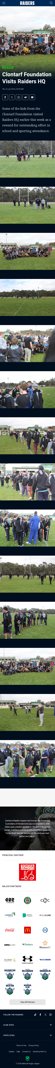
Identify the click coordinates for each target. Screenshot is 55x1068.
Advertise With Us (39, 1051)
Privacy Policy (33, 1045)
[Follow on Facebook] (40, 1014)
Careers (11, 1051)
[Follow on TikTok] (35, 1014)
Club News (7, 67)
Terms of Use (21, 1045)
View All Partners (27, 1002)
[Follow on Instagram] (50, 1014)
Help (18, 1051)
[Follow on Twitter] (45, 1014)
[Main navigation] (3, 3)
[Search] (51, 3)
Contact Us (26, 1051)
